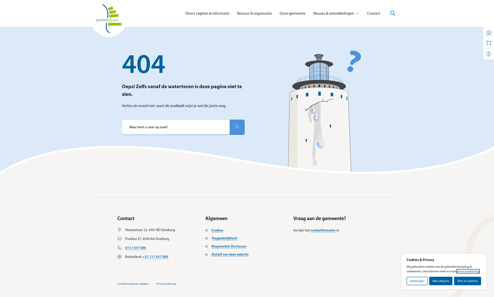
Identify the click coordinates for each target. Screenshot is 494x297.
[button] (488, 32)
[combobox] (176, 127)
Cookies (217, 230)
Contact (373, 13)
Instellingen (417, 281)
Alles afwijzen (440, 281)
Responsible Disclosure (228, 246)
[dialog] (443, 271)
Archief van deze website (230, 254)
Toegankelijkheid (224, 238)
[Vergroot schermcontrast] (488, 54)
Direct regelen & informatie (207, 13)
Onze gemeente (292, 13)
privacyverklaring (468, 271)
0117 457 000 (135, 248)
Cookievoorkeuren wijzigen (133, 283)
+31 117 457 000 (155, 257)
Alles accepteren (467, 281)
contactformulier (323, 230)
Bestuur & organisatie (254, 13)
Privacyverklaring (166, 283)
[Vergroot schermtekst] (488, 43)
